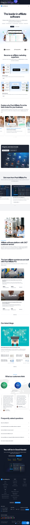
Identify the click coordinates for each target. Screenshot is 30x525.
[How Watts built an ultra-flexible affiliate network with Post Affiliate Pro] (12, 278)
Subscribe (27, 509)
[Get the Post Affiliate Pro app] (15, 194)
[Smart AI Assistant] (15, 126)
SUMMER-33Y (12, 3)
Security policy (19, 521)
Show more (15, 314)
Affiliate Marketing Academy (5, 494)
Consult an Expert (17, 502)
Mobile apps (5, 486)
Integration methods (5, 484)
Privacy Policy (24, 521)
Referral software (15, 497)
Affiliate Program (25, 485)
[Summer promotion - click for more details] (15, 2)
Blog (5, 491)
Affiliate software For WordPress (15, 495)
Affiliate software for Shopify (15, 491)
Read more (15, 366)
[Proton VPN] (14, 50)
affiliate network (21, 59)
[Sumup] (23, 50)
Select (3, 78)
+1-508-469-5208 (4, 511)
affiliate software (21, 247)
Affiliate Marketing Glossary (5, 496)
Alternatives (5, 487)
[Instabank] (3, 50)
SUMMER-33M (4, 3)
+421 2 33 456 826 (5, 508)
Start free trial (12, 502)
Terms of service (14, 521)
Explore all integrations (5, 150)
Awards (25, 482)
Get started (12, 26)
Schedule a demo (19, 455)
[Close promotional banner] (29, 0)
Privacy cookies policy (15, 522)
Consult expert (17, 26)
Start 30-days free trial (12, 455)
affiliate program (23, 110)
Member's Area (15, 482)
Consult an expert (12, 150)
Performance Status (15, 485)
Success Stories (25, 484)
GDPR (19, 522)
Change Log (15, 484)
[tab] (14, 205)
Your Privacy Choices (19, 523)
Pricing (5, 481)
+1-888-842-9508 (4, 509)
